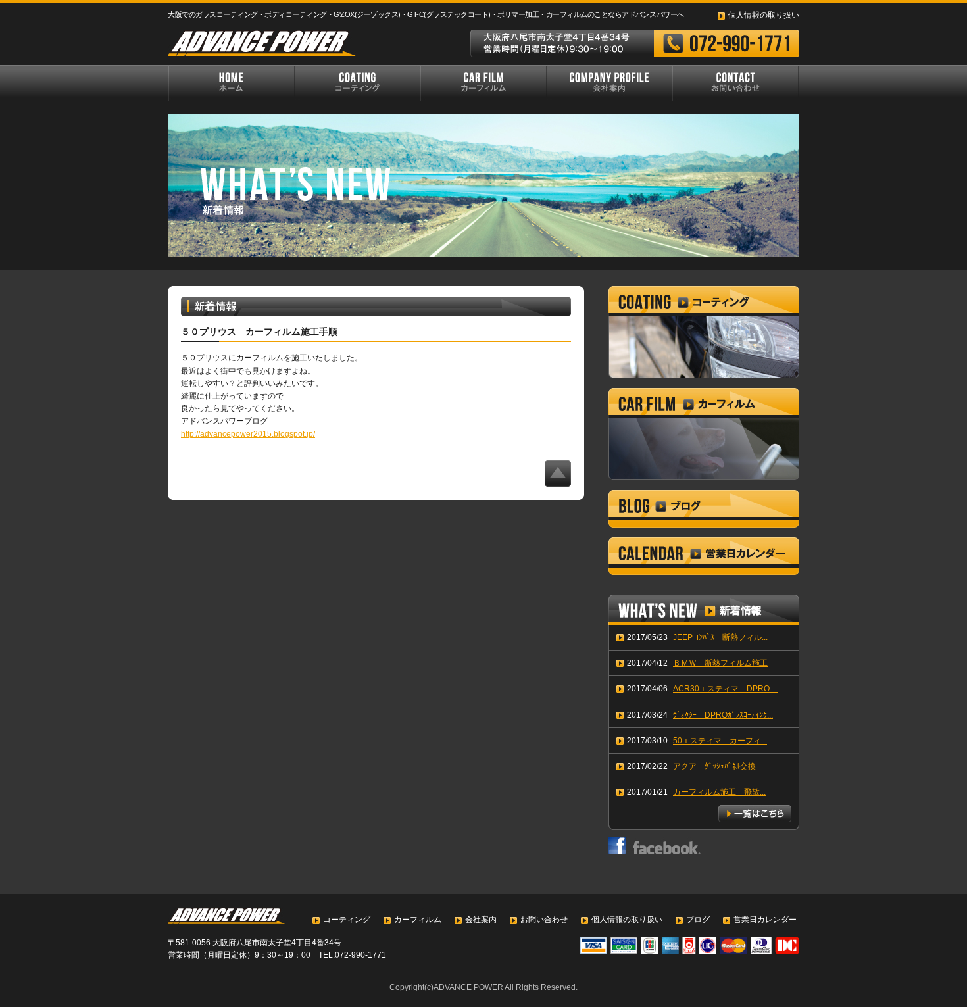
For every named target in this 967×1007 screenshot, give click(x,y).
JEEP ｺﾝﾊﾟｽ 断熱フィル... (720, 637)
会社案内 (481, 919)
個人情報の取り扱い (763, 15)
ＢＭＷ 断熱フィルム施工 (720, 663)
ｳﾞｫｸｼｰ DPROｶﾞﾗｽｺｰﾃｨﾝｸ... (723, 715)
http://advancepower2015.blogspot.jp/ (248, 434)
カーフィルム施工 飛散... (719, 792)
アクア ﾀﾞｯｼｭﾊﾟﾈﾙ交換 (714, 766)
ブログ (698, 919)
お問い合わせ (544, 919)
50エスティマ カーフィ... (720, 740)
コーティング (346, 919)
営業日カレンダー (765, 919)
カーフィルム (417, 919)
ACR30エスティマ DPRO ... (725, 688)
